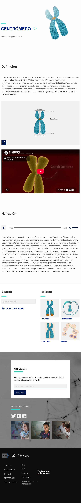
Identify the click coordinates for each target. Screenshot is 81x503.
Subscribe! (20, 392)
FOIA (23, 469)
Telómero (44, 318)
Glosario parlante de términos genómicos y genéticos (55, 4)
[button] (23, 457)
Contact (8, 466)
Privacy (25, 473)
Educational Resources (29, 4)
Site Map (7, 474)
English (76, 253)
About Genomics (15, 4)
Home (5, 4)
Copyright (26, 477)
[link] (13, 416)
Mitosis (64, 341)
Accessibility (9, 470)
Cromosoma (66, 318)
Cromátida (45, 341)
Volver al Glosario (15, 308)
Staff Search (9, 478)
